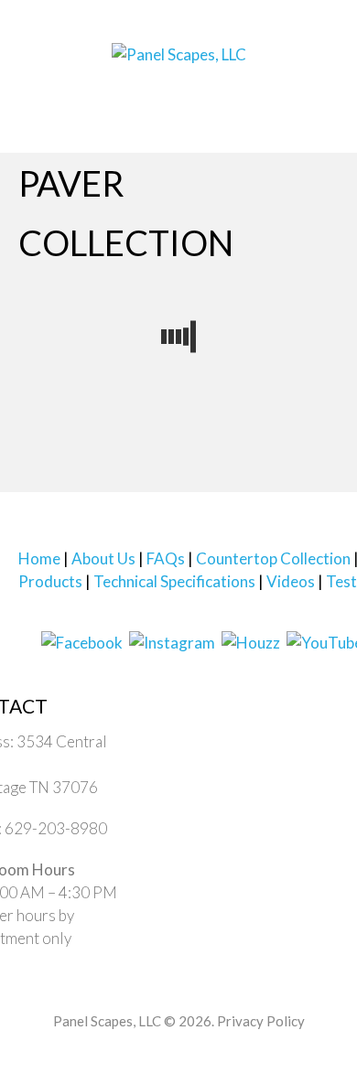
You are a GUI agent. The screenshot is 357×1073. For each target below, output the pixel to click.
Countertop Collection (273, 558)
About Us (103, 558)
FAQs (165, 558)
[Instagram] (172, 640)
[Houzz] (251, 640)
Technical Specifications (174, 581)
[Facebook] (81, 640)
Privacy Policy (261, 1021)
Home (39, 558)
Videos (290, 581)
